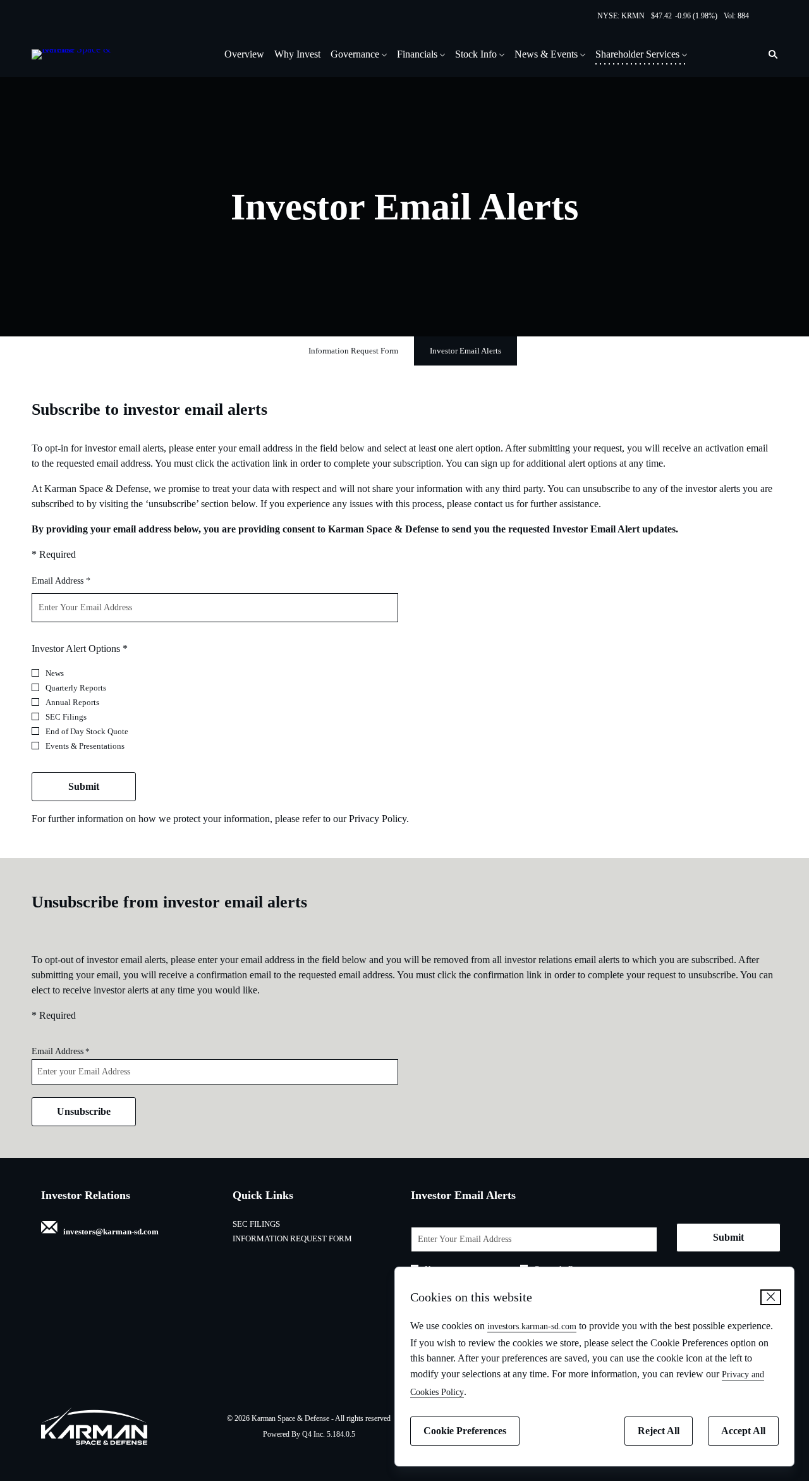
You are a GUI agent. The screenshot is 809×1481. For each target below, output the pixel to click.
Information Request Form (309, 1238)
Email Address (57, 1051)
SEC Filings (66, 717)
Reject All (658, 1430)
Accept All (743, 1430)
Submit (83, 786)
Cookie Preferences (464, 1430)
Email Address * (77, 580)
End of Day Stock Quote (87, 731)
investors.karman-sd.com (531, 1326)
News (55, 673)
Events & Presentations (85, 746)
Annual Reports (72, 702)
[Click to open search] (769, 54)
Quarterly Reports (76, 688)
